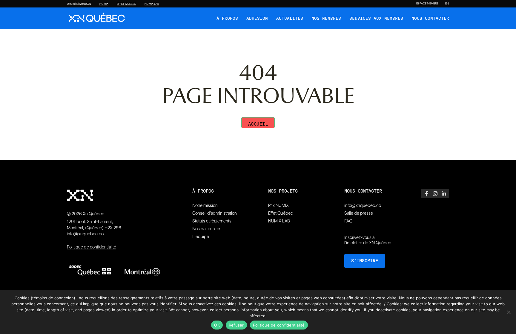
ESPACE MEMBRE (427, 3)
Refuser (236, 325)
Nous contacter (430, 18)
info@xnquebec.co (85, 234)
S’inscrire (364, 261)
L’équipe (200, 236)
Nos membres (326, 18)
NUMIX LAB (152, 3)
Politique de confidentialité (91, 247)
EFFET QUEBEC (126, 3)
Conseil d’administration (214, 213)
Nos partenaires (206, 228)
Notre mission (205, 205)
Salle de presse (358, 213)
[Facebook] (426, 193)
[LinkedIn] (444, 193)
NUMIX (103, 3)
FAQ (348, 221)
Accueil (258, 124)
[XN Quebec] (97, 18)
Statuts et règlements (211, 221)
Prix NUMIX (278, 205)
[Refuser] (509, 312)
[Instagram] (435, 193)
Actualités (289, 18)
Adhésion (257, 18)
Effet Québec (280, 213)
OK (217, 325)
